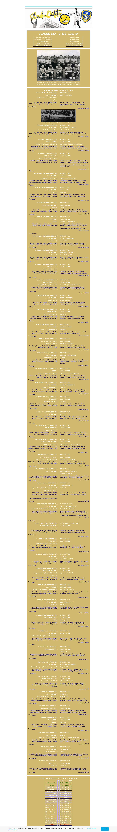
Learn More (90, 828)
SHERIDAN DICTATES (58, 3)
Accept (105, 829)
